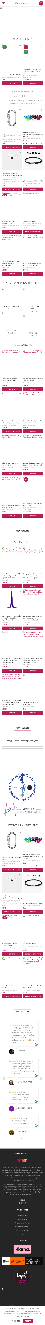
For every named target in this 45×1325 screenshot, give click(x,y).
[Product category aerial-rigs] (33, 326)
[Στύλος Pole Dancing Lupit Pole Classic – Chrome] (33, 352)
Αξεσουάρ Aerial (14, 77)
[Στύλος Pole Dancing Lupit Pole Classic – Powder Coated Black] (33, 436)
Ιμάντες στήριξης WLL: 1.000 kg (11, 75)
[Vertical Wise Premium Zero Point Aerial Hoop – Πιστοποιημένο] (12, 237)
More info (16, 1321)
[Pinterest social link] (25, 1203)
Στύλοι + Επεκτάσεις (29, 267)
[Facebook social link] (19, 1203)
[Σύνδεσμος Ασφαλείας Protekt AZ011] (12, 118)
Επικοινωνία (22, 1219)
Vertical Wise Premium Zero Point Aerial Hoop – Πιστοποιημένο (10, 263)
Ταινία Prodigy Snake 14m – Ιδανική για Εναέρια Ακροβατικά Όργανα (33, 134)
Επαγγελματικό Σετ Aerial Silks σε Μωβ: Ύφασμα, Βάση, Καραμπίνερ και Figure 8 (11, 618)
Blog (22, 1234)
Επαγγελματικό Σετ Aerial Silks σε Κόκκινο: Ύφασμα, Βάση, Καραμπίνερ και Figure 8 (32, 660)
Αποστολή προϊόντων (22, 1223)
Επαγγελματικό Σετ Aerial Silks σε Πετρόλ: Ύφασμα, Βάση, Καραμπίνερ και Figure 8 (11, 575)
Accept (28, 1321)
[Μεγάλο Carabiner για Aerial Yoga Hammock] (33, 961)
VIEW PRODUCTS (22, 531)
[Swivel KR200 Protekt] (33, 193)
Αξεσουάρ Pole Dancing (30, 75)
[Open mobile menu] (41, 3)
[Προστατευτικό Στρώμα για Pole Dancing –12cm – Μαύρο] (12, 402)
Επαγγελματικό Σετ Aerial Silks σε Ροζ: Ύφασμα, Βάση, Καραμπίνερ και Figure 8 (32, 618)
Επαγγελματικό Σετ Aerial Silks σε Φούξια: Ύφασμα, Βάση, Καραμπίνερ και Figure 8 (11, 660)
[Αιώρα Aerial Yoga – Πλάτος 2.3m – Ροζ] (33, 684)
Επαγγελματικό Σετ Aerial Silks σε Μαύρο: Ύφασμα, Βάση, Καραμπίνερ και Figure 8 (32, 575)
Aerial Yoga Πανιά (10, 179)
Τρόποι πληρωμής (22, 1230)
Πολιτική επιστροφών (22, 1227)
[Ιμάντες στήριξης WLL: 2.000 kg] (33, 160)
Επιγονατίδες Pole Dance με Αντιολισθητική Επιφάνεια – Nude (32, 71)
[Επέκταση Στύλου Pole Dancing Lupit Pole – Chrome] (12, 478)
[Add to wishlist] (20, 46)
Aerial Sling (26, 990)
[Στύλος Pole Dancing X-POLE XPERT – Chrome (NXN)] (33, 236)
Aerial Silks (12, 139)
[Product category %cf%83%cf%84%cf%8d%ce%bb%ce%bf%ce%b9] (12, 299)
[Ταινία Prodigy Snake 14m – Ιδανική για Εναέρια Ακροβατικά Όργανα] (33, 118)
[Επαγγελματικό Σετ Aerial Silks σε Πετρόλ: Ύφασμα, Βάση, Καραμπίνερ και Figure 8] (12, 550)
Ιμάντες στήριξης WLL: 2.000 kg (33, 181)
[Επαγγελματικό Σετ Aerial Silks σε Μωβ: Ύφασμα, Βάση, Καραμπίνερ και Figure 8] (12, 599)
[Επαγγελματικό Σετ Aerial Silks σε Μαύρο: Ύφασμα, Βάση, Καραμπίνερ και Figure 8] (33, 550)
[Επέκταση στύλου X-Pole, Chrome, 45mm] (12, 436)
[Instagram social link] (22, 1203)
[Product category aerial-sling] (12, 323)
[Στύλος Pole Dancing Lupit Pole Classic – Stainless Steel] (33, 394)
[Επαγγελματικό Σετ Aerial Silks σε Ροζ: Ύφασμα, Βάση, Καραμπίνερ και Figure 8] (33, 592)
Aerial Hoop (5, 77)
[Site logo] (22, 3)
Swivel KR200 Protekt (29, 221)
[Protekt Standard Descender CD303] (12, 959)
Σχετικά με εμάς (22, 1215)
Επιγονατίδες (27, 77)
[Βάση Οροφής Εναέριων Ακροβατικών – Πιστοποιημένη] (12, 160)
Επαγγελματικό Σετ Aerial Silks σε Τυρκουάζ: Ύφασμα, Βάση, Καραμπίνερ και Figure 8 (11, 702)
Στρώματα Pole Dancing (9, 425)
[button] (12, 147)
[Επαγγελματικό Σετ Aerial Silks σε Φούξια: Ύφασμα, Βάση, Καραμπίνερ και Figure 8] (12, 632)
